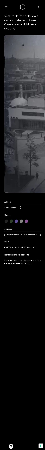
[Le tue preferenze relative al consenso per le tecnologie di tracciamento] (41, 446)
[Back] (39, 7)
